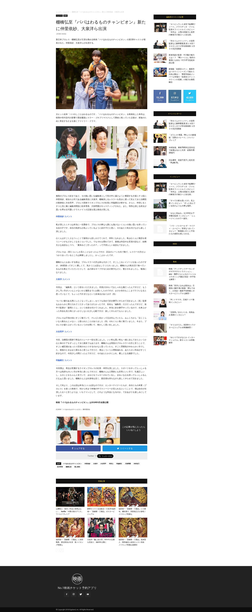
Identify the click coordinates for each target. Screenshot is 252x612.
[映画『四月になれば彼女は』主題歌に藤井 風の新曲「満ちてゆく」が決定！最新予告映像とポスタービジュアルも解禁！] (160, 288)
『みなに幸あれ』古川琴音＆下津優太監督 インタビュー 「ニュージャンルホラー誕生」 (182, 215)
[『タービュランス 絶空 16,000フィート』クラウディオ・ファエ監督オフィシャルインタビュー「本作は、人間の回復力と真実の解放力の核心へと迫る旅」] (160, 27)
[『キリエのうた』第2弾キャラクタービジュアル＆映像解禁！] (160, 328)
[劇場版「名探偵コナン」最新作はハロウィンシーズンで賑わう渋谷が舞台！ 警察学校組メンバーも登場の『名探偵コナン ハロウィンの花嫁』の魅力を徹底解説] (160, 72)
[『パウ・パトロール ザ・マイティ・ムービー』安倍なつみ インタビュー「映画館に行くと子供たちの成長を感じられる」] (160, 229)
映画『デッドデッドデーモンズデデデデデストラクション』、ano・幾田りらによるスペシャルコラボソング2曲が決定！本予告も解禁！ (182, 274)
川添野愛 (128, 464)
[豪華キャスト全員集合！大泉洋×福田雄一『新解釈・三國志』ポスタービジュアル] (101, 497)
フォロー (175, 91)
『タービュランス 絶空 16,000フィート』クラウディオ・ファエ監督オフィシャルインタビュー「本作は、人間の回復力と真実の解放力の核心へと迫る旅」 (182, 29)
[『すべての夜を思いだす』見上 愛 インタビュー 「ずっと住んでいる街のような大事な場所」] (160, 203)
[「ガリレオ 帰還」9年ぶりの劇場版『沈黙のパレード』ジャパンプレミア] (160, 138)
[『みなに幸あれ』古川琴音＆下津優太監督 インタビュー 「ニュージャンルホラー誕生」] (160, 216)
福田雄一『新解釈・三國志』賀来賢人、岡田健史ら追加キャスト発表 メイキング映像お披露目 (132, 542)
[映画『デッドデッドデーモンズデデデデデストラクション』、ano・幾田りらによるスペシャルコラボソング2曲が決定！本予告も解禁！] (160, 272)
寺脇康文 (119, 464)
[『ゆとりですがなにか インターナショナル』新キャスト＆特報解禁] (160, 340)
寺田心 (111, 464)
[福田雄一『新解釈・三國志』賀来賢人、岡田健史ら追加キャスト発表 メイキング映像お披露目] (133, 527)
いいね (160, 91)
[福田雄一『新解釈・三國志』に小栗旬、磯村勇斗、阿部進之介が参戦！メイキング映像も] (133, 497)
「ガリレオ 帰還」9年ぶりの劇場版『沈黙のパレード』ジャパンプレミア (182, 137)
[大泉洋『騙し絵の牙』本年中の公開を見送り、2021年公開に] (101, 527)
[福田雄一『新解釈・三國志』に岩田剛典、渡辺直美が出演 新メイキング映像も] (70, 527)
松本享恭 (60, 467)
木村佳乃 (136, 464)
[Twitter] (80, 594)
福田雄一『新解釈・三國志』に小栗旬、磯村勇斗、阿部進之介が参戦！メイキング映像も (132, 511)
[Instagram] (73, 594)
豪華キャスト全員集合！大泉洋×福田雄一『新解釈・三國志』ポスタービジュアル (101, 511)
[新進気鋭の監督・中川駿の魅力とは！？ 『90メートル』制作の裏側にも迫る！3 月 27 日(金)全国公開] (160, 58)
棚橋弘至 (69, 467)
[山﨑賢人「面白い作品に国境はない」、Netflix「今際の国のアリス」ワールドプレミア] (70, 497)
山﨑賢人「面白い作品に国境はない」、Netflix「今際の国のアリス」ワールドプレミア (69, 511)
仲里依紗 (87, 464)
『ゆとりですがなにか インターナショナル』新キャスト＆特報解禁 (182, 340)
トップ (58, 12)
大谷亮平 (103, 464)
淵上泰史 (77, 467)
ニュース (66, 12)
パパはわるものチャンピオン (72, 464)
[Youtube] (87, 594)
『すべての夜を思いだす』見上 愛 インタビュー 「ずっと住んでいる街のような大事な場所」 (182, 203)
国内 (65, 16)
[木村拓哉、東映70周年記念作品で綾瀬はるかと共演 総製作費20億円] (160, 150)
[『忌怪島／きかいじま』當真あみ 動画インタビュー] (160, 315)
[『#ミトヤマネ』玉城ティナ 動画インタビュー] (160, 302)
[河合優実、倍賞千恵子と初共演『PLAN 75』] (160, 163)
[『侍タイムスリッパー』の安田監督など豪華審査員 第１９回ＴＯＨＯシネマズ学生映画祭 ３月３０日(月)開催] (160, 44)
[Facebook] (66, 594)
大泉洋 (95, 464)
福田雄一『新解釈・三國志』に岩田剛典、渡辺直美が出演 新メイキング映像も (69, 542)
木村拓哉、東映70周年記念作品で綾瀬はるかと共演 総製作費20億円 (182, 150)
